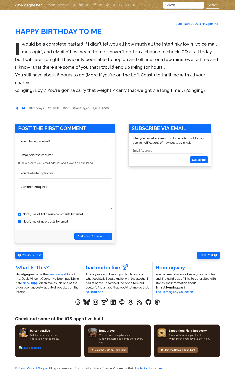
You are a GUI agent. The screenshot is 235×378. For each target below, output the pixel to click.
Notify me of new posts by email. (45, 221)
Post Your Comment (91, 236)
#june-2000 (100, 108)
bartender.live (103, 268)
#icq (66, 108)
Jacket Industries (151, 368)
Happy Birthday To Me (58, 31)
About (50, 5)
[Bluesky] (81, 5)
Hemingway (170, 268)
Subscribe (199, 160)
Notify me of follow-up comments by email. (53, 214)
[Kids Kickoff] (107, 5)
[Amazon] (114, 5)
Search (213, 5)
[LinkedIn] (100, 5)
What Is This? (32, 268)
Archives (64, 5)
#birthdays (36, 108)
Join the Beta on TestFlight (110, 349)
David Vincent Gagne (32, 368)
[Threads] (74, 5)
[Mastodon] (134, 5)
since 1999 (30, 283)
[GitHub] (127, 5)
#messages (81, 108)
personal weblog (60, 274)
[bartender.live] (94, 5)
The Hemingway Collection (174, 292)
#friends (53, 108)
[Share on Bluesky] (23, 108)
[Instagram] (87, 5)
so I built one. (95, 292)
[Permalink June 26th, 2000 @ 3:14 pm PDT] (17, 108)
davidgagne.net (28, 5)
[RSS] (120, 5)
